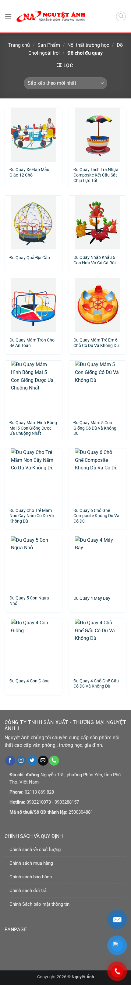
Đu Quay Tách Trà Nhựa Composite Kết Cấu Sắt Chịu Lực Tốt (96, 172)
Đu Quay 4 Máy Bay (91, 598)
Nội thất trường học (88, 45)
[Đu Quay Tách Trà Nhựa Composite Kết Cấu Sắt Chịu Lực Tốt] (97, 135)
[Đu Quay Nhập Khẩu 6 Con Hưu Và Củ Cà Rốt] (97, 223)
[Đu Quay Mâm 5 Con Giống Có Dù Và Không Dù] (97, 388)
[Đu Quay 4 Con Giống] (33, 646)
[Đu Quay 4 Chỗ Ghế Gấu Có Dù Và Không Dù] (97, 646)
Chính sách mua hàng (31, 863)
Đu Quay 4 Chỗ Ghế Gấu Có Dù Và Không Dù (96, 683)
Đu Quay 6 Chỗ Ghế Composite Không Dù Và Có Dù (96, 513)
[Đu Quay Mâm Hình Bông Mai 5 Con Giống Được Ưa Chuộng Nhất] (33, 388)
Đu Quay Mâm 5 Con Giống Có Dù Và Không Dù (94, 425)
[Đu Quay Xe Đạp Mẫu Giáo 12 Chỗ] (33, 135)
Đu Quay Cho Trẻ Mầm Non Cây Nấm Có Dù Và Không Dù (31, 513)
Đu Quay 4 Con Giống (29, 680)
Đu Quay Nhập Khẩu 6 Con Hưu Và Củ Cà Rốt (94, 260)
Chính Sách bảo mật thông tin (39, 904)
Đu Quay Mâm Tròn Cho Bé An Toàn (32, 343)
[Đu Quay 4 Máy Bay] (97, 563)
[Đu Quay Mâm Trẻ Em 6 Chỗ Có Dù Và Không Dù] (97, 305)
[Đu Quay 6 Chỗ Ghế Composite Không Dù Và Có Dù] (97, 475)
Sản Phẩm (48, 45)
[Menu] (8, 16)
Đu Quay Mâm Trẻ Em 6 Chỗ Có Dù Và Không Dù (96, 343)
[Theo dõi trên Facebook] (10, 761)
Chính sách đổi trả (28, 890)
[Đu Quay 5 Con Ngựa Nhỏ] (33, 563)
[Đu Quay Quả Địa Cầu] (33, 223)
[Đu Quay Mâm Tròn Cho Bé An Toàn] (33, 305)
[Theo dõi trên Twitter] (32, 761)
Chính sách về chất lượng (35, 849)
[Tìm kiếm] (121, 16)
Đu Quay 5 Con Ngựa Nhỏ (29, 600)
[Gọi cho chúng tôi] (54, 761)
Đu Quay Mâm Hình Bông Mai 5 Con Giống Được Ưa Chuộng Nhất (33, 425)
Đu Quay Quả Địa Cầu (29, 257)
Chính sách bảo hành (30, 877)
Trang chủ (19, 45)
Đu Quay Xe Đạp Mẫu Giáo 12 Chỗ (29, 172)
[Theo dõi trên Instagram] (21, 761)
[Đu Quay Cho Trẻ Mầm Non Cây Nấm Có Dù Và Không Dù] (33, 475)
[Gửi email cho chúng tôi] (43, 761)
